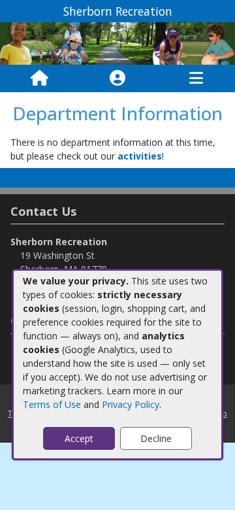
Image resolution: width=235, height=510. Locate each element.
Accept (79, 438)
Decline (156, 438)
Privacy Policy (130, 404)
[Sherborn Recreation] (117, 42)
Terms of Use (52, 404)
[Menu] (196, 78)
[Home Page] (39, 78)
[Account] (117, 78)
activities (140, 156)
